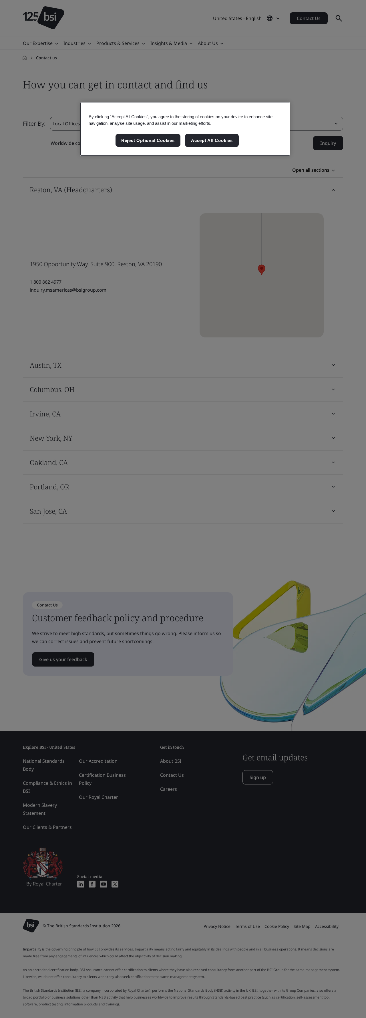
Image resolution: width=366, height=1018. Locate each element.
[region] (185, 129)
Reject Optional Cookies (148, 140)
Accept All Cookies (212, 140)
